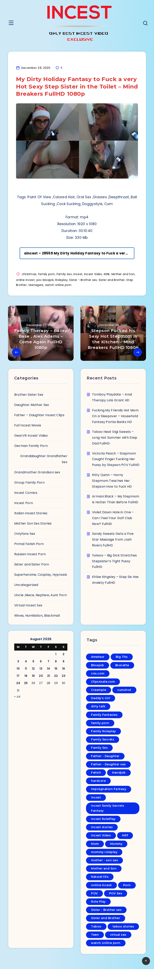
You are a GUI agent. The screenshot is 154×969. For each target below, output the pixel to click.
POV (94, 893)
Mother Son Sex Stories (33, 523)
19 (33, 676)
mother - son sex (104, 860)
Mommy (116, 844)
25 (26, 683)
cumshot (124, 690)
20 (41, 676)
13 (41, 669)
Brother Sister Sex (28, 394)
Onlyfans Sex (24, 533)
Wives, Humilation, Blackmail (37, 615)
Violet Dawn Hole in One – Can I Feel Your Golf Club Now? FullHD (113, 518)
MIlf (125, 835)
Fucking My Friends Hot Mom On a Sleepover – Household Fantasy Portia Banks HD (115, 416)
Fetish (96, 772)
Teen (95, 934)
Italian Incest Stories (31, 513)
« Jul (17, 696)
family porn (46, 274)
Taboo (96, 926)
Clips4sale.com (103, 681)
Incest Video (93, 274)
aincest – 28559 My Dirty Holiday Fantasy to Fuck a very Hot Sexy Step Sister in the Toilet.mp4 (79, 253)
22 (56, 676)
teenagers (36, 285)
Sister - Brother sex (83, 280)
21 (48, 676)
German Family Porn (31, 445)
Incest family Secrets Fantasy (107, 808)
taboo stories (123, 926)
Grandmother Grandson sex (37, 472)
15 (56, 669)
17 (18, 676)
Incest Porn (23, 503)
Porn (127, 885)
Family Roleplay (103, 731)
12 (33, 669)
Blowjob (97, 665)
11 (26, 669)
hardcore (98, 781)
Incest (77, 274)
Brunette (122, 665)
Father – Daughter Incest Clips (39, 415)
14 (48, 669)
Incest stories (102, 827)
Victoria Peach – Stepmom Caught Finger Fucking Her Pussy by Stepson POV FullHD (115, 459)
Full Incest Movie (27, 425)
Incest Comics (25, 492)
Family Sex (64, 274)
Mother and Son (123, 274)
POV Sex (115, 893)
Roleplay (61, 280)
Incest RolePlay (103, 819)
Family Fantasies (104, 715)
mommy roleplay (104, 852)
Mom (95, 844)
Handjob (119, 772)
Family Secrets (102, 739)
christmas (29, 274)
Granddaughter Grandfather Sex (43, 459)
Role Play (98, 901)
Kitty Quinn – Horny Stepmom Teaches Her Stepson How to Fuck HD (112, 481)
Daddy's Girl (100, 698)
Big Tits (122, 657)
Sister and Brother (112, 280)
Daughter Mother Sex (31, 405)
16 (63, 669)
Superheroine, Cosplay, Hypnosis (40, 574)
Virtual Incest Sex (28, 605)
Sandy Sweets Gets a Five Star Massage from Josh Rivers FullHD (113, 539)
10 (18, 669)
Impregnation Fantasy (108, 789)
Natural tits (99, 877)
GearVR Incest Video (31, 435)
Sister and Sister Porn (31, 564)
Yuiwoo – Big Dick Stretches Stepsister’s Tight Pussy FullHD (114, 561)
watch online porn (58, 285)
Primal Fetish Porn (29, 544)
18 (25, 676)
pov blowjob (45, 280)
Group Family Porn (29, 482)
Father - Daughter (105, 756)
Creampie (98, 690)
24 (18, 683)
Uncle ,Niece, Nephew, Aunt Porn (40, 595)
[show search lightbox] (145, 23)
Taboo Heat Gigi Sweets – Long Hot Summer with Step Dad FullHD (114, 437)
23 (64, 676)
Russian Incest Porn (30, 554)
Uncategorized (26, 585)
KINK (107, 274)
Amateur (97, 657)
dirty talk (98, 706)
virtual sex (118, 934)
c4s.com (97, 673)
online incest (25, 280)
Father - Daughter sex (108, 764)
